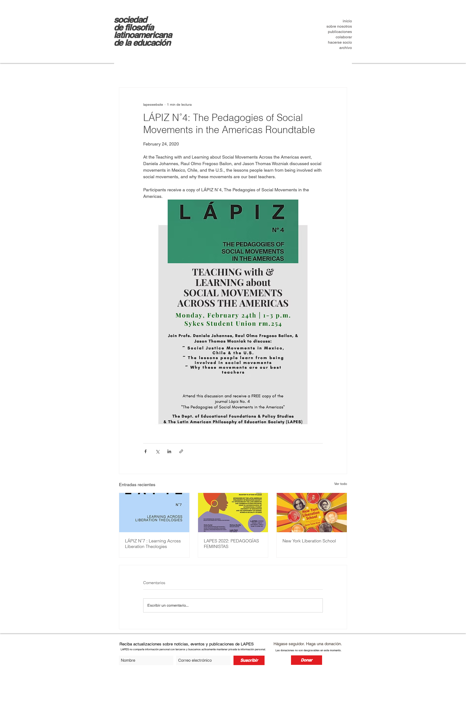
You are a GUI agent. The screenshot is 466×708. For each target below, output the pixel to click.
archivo (345, 47)
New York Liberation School (309, 541)
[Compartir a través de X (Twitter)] (157, 451)
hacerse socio (340, 42)
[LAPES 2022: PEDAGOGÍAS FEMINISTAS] (233, 512)
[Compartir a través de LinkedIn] (169, 451)
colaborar (344, 37)
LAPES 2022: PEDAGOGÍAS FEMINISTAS (231, 543)
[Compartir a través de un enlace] (181, 451)
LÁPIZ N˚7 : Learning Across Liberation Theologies (153, 543)
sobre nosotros (339, 26)
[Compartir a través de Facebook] (145, 451)
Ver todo (340, 484)
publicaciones (340, 31)
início (347, 21)
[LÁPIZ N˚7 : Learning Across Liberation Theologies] (154, 512)
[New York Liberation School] (312, 512)
